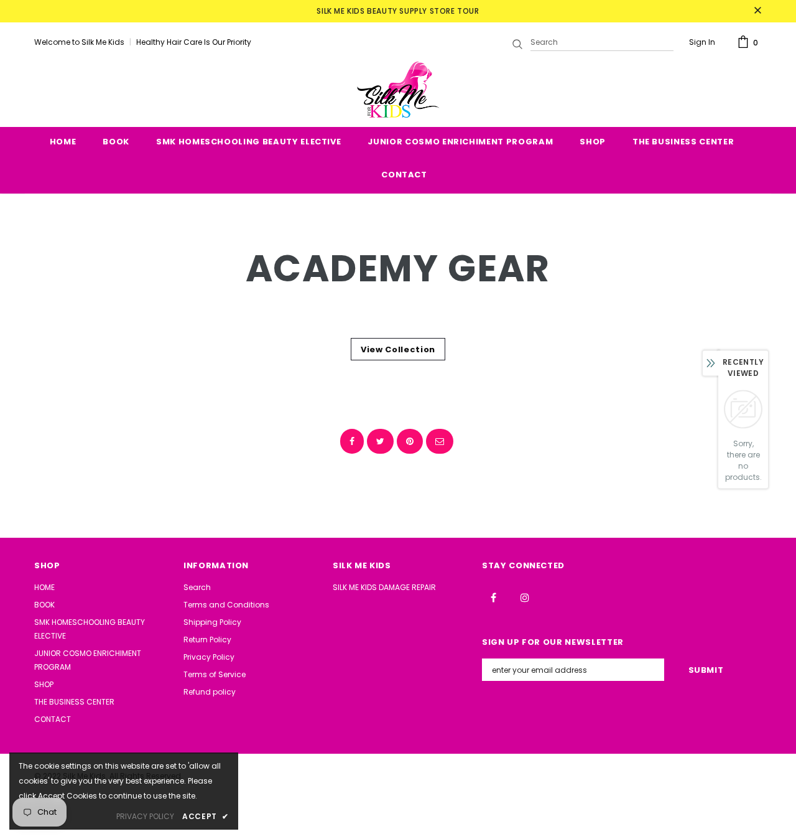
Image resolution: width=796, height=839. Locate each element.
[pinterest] (410, 441)
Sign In (702, 42)
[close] (757, 11)
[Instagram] (525, 597)
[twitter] (380, 441)
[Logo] (398, 90)
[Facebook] (493, 597)
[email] (439, 441)
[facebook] (352, 441)
